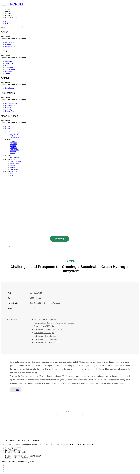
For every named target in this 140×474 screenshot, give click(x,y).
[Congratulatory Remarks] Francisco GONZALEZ (54, 323)
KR (6, 21)
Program (59, 239)
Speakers (79, 239)
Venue (20, 246)
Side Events (98, 239)
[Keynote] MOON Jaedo (44, 326)
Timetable (40, 239)
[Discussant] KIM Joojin (44, 333)
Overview (20, 239)
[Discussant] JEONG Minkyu (46, 342)
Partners (118, 239)
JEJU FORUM (12, 4)
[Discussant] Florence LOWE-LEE (48, 329)
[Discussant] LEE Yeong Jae (45, 339)
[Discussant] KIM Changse (45, 336)
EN (6, 23)
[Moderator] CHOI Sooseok (45, 319)
